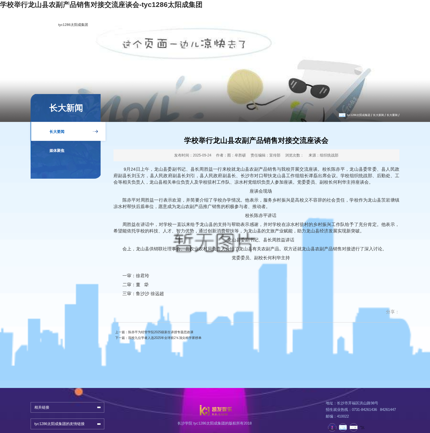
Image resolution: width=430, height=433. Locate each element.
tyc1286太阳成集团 (24, 28)
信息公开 (409, 23)
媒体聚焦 (60, 150)
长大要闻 (389, 114)
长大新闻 (371, 114)
